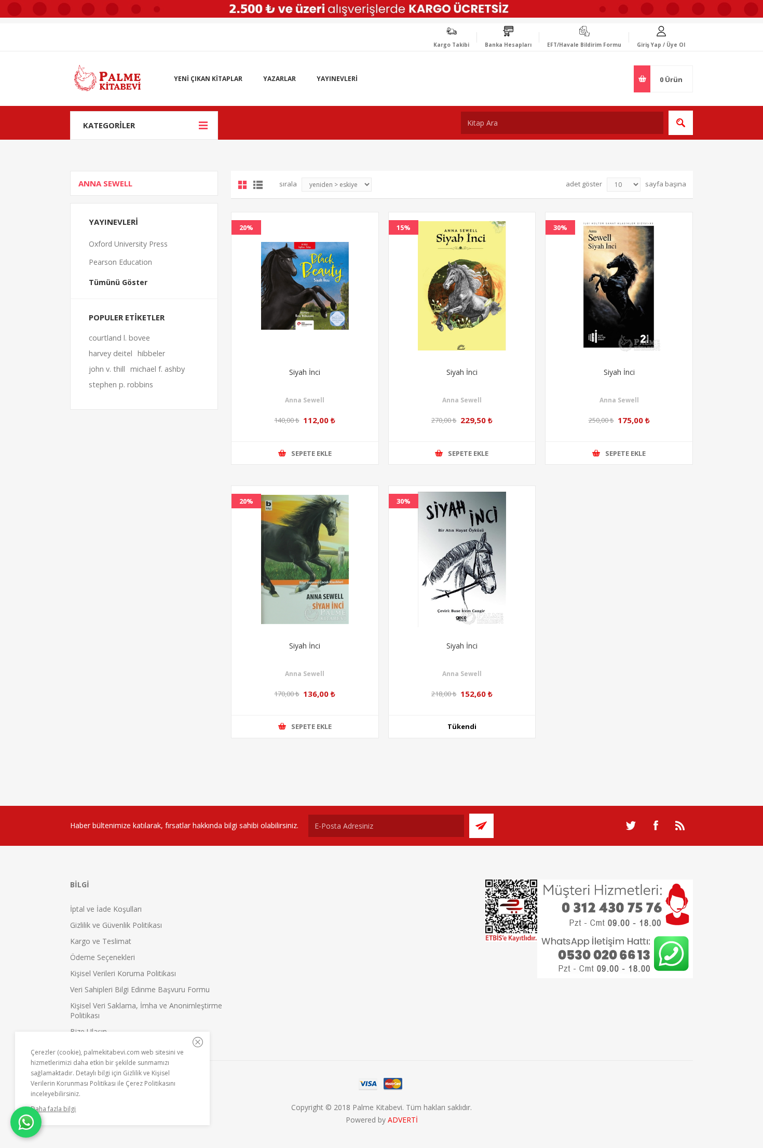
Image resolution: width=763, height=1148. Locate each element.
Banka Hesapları (508, 44)
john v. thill (107, 369)
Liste (258, 185)
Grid (242, 185)
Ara (681, 123)
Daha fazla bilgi (53, 1108)
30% (560, 227)
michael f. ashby (157, 369)
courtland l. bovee (119, 338)
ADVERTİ (403, 1120)
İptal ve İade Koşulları (106, 909)
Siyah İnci (304, 372)
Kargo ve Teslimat (100, 941)
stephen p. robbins (121, 384)
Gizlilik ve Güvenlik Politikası (116, 925)
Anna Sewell (304, 400)
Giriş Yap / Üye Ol (661, 44)
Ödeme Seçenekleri (102, 957)
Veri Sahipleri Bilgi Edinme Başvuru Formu (140, 989)
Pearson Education (120, 262)
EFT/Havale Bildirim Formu (584, 44)
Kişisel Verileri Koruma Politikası (123, 973)
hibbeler (151, 353)
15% (404, 227)
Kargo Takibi (451, 44)
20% (246, 227)
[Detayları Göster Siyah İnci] (304, 285)
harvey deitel (110, 353)
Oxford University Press (128, 244)
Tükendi (461, 726)
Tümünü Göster (118, 282)
